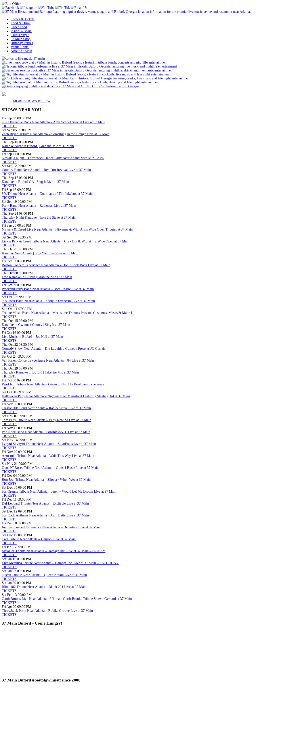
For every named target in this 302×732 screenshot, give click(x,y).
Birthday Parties (22, 43)
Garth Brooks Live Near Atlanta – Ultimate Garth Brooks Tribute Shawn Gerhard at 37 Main (67, 599)
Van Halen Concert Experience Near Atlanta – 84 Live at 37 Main (48, 360)
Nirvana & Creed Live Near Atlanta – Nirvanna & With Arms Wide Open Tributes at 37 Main (67, 229)
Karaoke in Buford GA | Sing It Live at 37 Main (35, 182)
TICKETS (9, 126)
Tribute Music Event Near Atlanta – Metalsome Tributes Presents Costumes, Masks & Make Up (68, 313)
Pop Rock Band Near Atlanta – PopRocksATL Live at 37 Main (46, 432)
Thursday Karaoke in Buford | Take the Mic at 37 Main (40, 372)
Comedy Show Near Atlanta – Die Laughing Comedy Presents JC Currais (53, 348)
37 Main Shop (21, 39)
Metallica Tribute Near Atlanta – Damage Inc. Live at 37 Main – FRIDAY (53, 551)
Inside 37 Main (21, 31)
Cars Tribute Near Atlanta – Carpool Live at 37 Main (39, 539)
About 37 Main (21, 51)
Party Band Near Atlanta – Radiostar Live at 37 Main (39, 205)
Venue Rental (20, 47)
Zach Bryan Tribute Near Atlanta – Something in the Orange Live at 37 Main (55, 134)
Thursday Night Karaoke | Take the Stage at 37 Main (39, 217)
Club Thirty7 (20, 35)
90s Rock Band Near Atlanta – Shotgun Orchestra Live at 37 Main (48, 301)
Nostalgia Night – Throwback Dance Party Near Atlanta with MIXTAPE (53, 158)
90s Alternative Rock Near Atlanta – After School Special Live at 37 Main (53, 122)
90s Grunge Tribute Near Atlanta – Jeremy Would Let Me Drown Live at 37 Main (59, 491)
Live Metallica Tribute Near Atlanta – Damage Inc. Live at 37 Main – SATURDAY (60, 563)
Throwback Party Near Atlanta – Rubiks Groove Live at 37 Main (47, 610)
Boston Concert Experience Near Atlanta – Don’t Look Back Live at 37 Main (56, 265)
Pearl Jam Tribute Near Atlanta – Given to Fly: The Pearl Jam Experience (53, 384)
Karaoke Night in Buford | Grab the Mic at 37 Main (38, 146)
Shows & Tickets (22, 19)
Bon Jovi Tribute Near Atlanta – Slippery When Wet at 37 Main (46, 479)
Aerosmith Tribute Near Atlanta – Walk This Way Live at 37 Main (48, 456)
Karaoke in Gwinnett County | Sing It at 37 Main (36, 325)
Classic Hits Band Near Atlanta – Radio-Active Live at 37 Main (46, 408)
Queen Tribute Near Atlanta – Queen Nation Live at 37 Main (44, 575)
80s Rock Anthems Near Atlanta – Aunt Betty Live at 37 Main (45, 515)
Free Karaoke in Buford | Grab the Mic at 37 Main (37, 277)
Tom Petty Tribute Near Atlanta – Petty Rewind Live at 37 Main (46, 420)
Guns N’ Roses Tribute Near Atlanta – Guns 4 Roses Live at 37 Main (50, 467)
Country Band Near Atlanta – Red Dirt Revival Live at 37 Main (46, 170)
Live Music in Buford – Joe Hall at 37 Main (32, 336)
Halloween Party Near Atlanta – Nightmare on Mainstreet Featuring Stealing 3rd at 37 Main (66, 396)
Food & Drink (21, 23)
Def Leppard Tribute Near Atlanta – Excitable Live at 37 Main (45, 503)
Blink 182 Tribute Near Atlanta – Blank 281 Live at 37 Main (44, 587)
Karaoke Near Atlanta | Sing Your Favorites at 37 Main (40, 253)
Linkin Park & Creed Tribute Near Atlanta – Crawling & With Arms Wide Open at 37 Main (65, 241)
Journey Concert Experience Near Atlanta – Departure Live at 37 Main (51, 527)
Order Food (19, 27)
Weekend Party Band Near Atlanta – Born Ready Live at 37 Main (48, 289)
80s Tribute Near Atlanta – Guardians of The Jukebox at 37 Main (47, 193)
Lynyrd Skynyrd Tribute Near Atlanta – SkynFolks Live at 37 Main (49, 444)
